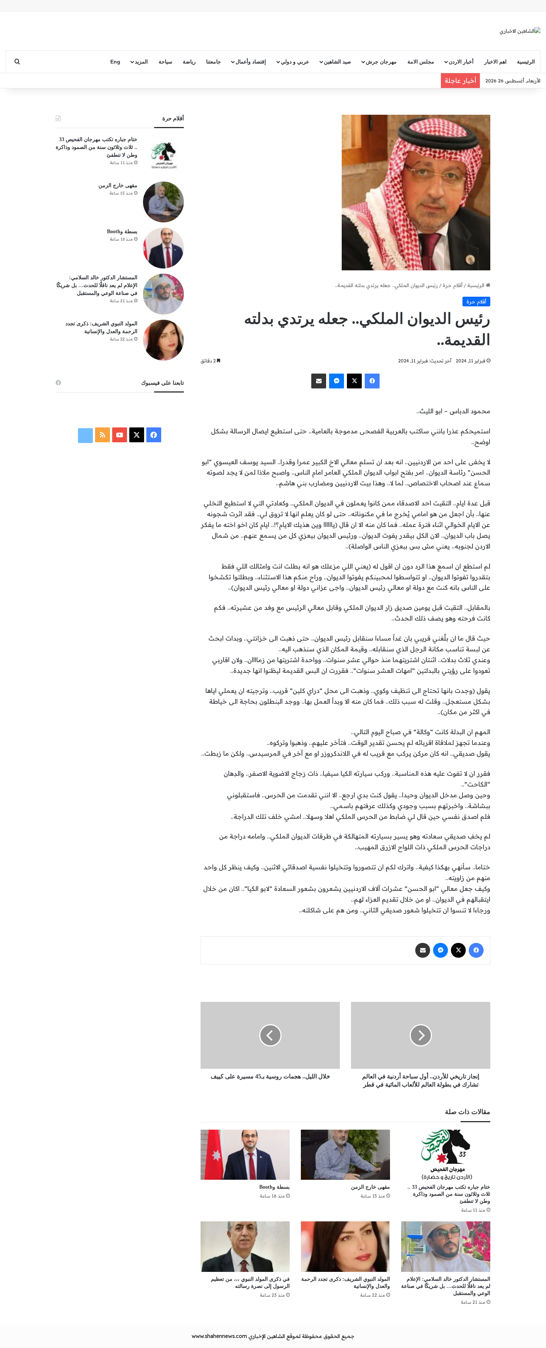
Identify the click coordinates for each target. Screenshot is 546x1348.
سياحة (165, 62)
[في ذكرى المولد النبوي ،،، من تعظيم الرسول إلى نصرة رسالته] (245, 1246)
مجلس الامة (420, 62)
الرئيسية (526, 62)
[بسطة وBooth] (245, 1155)
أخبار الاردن (461, 62)
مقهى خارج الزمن (370, 1187)
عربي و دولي (295, 62)
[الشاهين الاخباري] (520, 31)
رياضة (189, 62)
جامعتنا (213, 62)
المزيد (141, 62)
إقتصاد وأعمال (250, 62)
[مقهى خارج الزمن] (345, 1155)
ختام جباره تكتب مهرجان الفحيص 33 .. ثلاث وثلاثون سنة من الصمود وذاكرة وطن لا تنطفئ (448, 1194)
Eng (115, 62)
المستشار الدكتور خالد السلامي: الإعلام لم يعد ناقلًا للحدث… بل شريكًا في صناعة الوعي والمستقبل (445, 1286)
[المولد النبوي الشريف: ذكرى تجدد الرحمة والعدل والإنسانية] (345, 1246)
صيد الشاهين (337, 62)
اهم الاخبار (495, 62)
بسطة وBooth (274, 1187)
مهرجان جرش (381, 62)
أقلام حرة (452, 285)
